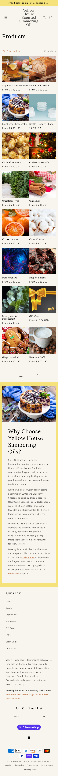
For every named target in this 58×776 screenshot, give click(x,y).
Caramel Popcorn (11, 162)
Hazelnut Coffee (38, 357)
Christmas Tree (10, 200)
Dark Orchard (9, 277)
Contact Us (11, 648)
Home (9, 601)
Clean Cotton (36, 239)
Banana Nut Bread (39, 85)
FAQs (8, 634)
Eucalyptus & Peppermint (9, 317)
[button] (6, 17)
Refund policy (19, 765)
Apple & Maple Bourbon (15, 85)
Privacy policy (32, 765)
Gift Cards (10, 628)
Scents (9, 608)
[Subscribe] (44, 716)
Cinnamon (34, 200)
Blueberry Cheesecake (14, 124)
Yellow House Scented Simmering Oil (27, 761)
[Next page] (37, 374)
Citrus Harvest (10, 239)
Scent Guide (12, 641)
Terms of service (47, 765)
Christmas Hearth (39, 162)
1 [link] (21, 374)
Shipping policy (30, 770)
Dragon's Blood (37, 277)
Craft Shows (12, 614)
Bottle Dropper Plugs (41, 124)
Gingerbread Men (11, 357)
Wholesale (11, 621)
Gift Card (34, 316)
